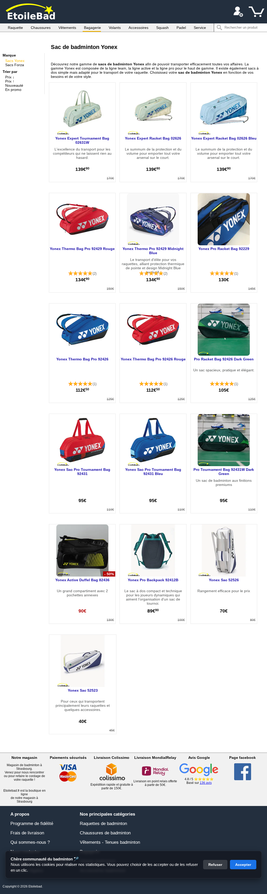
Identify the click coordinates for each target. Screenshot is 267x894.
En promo (13, 89)
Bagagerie (92, 28)
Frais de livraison (27, 832)
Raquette (15, 28)
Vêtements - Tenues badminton (110, 842)
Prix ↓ (9, 77)
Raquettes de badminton (103, 823)
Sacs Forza (14, 65)
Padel (181, 28)
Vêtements (67, 28)
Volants (115, 28)
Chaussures (41, 28)
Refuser (215, 864)
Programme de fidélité (31, 823)
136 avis (206, 783)
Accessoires (138, 28)
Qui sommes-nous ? (30, 842)
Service (200, 28)
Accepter (243, 864)
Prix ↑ (9, 81)
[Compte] (238, 11)
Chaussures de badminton (105, 832)
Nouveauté (14, 85)
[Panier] (256, 11)
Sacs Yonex (15, 61)
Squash (162, 28)
